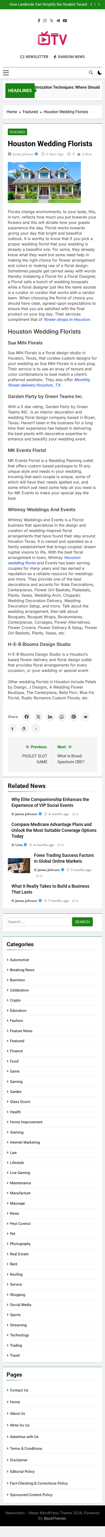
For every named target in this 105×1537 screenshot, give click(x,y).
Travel (15, 1355)
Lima (18, 844)
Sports (15, 1315)
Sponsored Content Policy (31, 1495)
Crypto (15, 1000)
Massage (17, 1203)
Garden (15, 1091)
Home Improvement (26, 1122)
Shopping (17, 1295)
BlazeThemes (55, 1518)
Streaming (18, 1325)
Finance (16, 1051)
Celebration (19, 990)
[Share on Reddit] (85, 716)
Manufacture (20, 1193)
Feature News (21, 1031)
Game (15, 1071)
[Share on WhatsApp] (61, 716)
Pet (12, 1234)
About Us (17, 1413)
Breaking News (22, 970)
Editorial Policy (22, 1471)
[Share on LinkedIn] (50, 716)
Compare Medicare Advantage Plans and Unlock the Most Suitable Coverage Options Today (53, 830)
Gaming (16, 1081)
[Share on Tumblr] (12, 728)
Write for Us (20, 1425)
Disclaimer (19, 1460)
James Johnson (23, 154)
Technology (19, 1335)
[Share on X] (38, 716)
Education (18, 1010)
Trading (16, 1345)
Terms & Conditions (26, 1448)
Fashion (16, 1020)
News (14, 1213)
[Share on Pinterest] (73, 716)
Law (13, 1152)
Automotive (19, 960)
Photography (20, 1244)
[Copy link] (36, 728)
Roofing (16, 1274)
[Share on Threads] (24, 728)
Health (15, 1112)
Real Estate (19, 1254)
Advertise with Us (24, 1437)
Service (16, 1284)
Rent (13, 1264)
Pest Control (20, 1224)
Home (15, 1402)
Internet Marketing (25, 1142)
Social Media (20, 1305)
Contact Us (19, 1390)
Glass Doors (20, 1102)
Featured (17, 132)
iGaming (16, 1132)
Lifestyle (17, 1163)
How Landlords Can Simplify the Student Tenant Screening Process (48, 5)
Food (14, 1061)
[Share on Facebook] (26, 716)
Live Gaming (20, 1173)
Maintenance (20, 1183)
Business (17, 980)
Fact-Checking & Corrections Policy (39, 1483)
